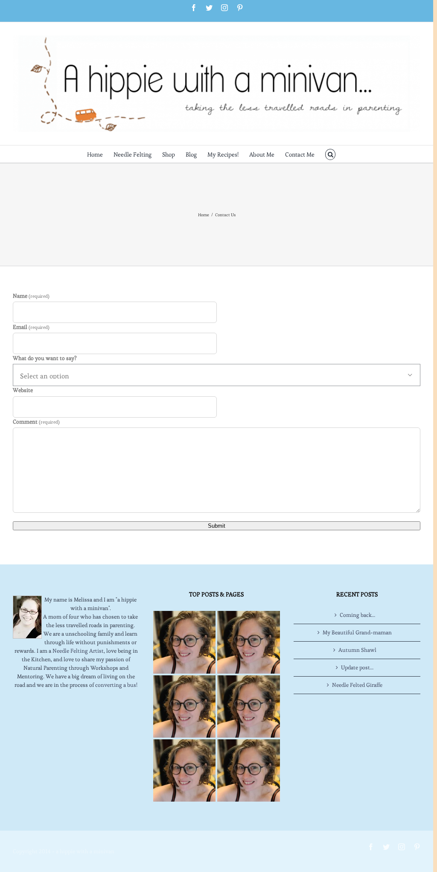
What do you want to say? (45, 358)
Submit (216, 526)
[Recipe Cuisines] (184, 706)
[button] (330, 154)
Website (23, 390)
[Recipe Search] (248, 770)
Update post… (357, 667)
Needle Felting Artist (78, 650)
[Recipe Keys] (184, 642)
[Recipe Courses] (248, 706)
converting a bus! (116, 685)
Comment (36, 421)
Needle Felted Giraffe (357, 685)
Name (31, 295)
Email (31, 327)
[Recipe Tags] (248, 642)
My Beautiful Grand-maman (357, 632)
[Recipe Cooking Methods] (184, 770)
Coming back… (357, 615)
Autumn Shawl (357, 650)
